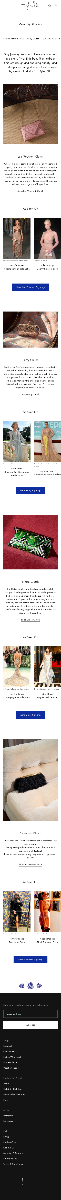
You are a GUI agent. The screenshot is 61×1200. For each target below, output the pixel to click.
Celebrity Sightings (12, 1089)
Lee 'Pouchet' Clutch (13, 38)
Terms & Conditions (13, 1164)
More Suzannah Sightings (31, 959)
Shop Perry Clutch (30, 394)
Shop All (7, 1045)
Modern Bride (10, 1062)
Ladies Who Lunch (12, 1056)
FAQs (6, 1136)
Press (5, 1099)
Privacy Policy (10, 1158)
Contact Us (8, 1147)
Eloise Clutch (49, 38)
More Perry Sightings (30, 490)
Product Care (9, 1142)
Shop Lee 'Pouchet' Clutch (30, 191)
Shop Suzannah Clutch (30, 864)
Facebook (8, 1121)
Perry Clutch (33, 38)
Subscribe (30, 1024)
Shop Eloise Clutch (30, 619)
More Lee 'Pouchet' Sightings (30, 287)
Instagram (8, 1115)
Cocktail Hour (10, 1051)
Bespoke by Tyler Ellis (14, 1094)
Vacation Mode (11, 1067)
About (6, 1083)
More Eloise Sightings (31, 714)
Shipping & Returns (13, 1153)
